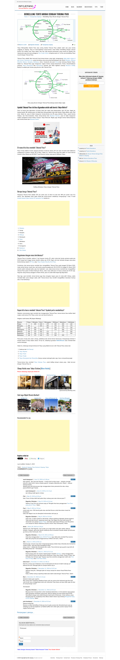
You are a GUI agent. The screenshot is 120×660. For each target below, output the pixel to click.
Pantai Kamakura (91, 148)
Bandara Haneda (55, 115)
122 (74, 45)
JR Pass (32, 262)
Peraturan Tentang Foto (76, 657)
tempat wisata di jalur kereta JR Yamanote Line (30, 198)
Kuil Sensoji (30, 349)
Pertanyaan (23, 628)
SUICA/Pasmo (60, 340)
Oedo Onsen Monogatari (65, 398)
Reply (73, 479)
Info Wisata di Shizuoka (90, 161)
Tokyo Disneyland (28, 65)
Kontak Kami (67, 657)
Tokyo (21, 239)
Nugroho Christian (34, 44)
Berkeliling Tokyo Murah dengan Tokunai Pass (46, 14)
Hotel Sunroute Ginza (51, 375)
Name (21, 638)
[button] (46, 85)
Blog (72, 7)
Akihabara (36, 62)
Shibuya (21, 235)
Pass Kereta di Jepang (38, 467)
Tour (101, 7)
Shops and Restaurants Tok (51, 398)
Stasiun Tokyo (42, 521)
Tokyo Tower (22, 353)
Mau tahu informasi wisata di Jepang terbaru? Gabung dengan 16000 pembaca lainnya (91, 78)
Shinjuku (67, 60)
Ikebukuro (22, 248)
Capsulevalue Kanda (24, 375)
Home (67, 7)
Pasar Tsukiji (22, 356)
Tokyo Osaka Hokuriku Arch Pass (46, 262)
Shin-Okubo (22, 250)
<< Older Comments (24, 475)
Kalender (79, 7)
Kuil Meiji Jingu (24, 398)
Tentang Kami (59, 657)
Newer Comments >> (69, 475)
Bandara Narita (34, 119)
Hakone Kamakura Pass (90, 158)
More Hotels (45, 368)
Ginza (56, 62)
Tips (96, 7)
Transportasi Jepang (35, 16)
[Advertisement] (43, 213)
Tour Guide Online (43, 53)
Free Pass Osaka (41, 558)
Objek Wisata (88, 7)
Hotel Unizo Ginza (65, 375)
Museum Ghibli (70, 65)
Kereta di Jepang (27, 467)
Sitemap (101, 657)
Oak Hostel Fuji (38, 375)
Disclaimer (95, 657)
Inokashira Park (37, 398)
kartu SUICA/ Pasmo (45, 537)
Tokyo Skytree (23, 351)
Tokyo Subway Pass (40, 362)
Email (21, 641)
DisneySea (39, 65)
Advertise (52, 657)
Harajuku (30, 62)
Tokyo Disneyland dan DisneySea (28, 358)
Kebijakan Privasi (87, 657)
